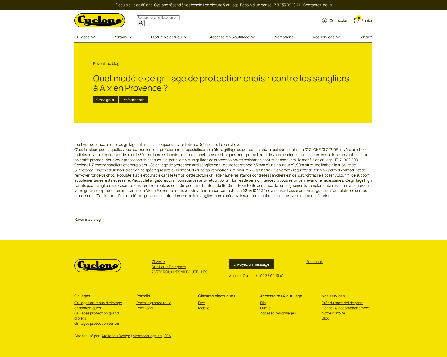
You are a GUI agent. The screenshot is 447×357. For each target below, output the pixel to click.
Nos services (323, 37)
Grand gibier (105, 99)
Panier (365, 20)
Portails (120, 37)
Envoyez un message (251, 264)
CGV (167, 335)
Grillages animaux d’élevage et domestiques (98, 305)
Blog (325, 318)
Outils (265, 307)
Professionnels (133, 99)
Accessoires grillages (278, 313)
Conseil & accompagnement (346, 307)
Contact (365, 37)
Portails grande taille (153, 302)
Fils (263, 302)
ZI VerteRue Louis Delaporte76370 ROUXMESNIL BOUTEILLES (179, 266)
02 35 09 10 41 (288, 4)
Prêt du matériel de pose (342, 302)
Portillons (144, 307)
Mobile (203, 307)
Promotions (283, 37)
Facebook (314, 261)
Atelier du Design (116, 335)
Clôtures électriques (168, 37)
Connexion (339, 20)
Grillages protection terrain (97, 323)
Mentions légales (147, 335)
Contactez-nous (317, 4)
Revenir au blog (106, 63)
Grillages (81, 37)
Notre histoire (333, 313)
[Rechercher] (141, 23)
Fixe (201, 302)
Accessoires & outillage (229, 37)
